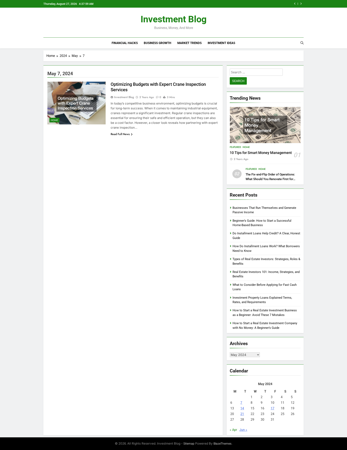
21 (242, 414)
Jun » (243, 430)
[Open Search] (302, 42)
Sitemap (188, 443)
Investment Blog (174, 19)
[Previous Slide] (295, 3)
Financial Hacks (125, 43)
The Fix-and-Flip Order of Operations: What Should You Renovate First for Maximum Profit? (270, 179)
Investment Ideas (221, 43)
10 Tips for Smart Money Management (261, 153)
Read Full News (120, 134)
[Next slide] (301, 3)
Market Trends (189, 43)
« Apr (233, 430)
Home (54, 120)
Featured (235, 147)
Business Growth (157, 43)
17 (272, 408)
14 (242, 408)
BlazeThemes (222, 443)
